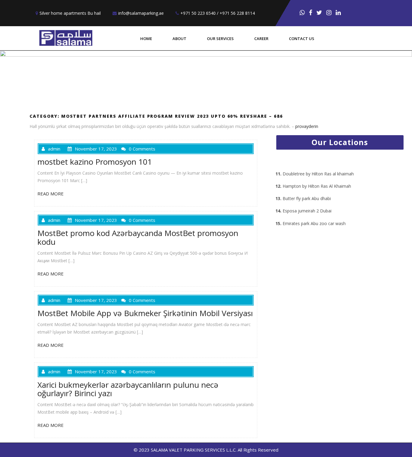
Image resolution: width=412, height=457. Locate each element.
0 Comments (142, 149)
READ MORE (50, 194)
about (179, 38)
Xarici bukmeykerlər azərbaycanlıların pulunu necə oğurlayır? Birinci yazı (127, 389)
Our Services (220, 38)
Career (261, 38)
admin (54, 149)
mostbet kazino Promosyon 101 (94, 161)
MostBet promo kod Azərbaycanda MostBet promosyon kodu (137, 237)
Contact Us (301, 38)
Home (146, 38)
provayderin (306, 126)
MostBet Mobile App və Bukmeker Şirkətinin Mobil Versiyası (145, 313)
